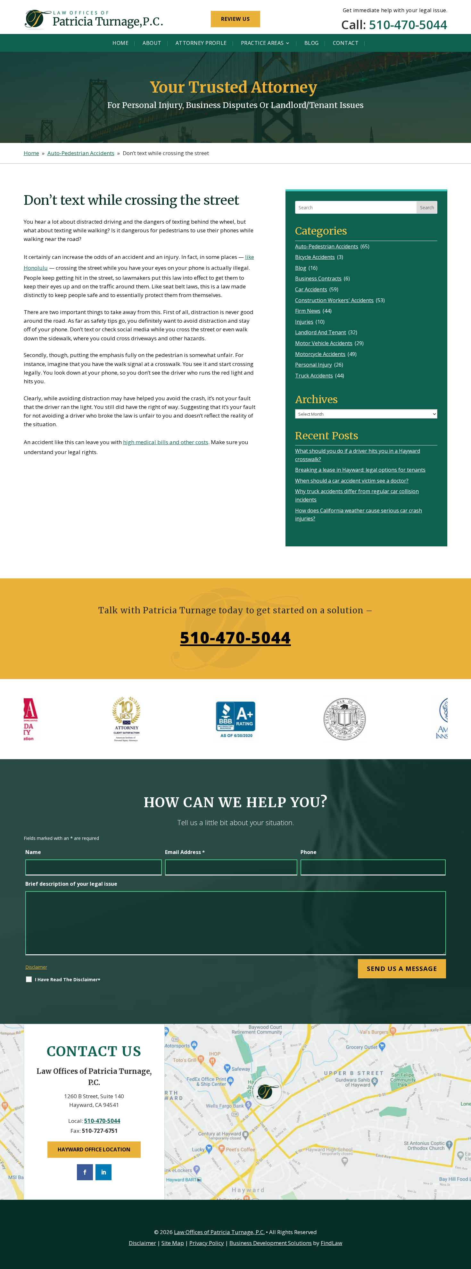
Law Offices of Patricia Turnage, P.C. (219, 1232)
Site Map (172, 1243)
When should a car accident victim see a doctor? (352, 480)
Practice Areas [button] (262, 43)
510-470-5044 (408, 24)
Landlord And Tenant (320, 332)
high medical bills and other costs (165, 442)
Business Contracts (318, 278)
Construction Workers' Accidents (334, 300)
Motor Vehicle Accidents (323, 343)
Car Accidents (311, 289)
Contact (346, 43)
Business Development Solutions (270, 1243)
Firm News (307, 310)
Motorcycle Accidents (320, 354)
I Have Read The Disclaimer (67, 979)
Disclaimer (36, 967)
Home (120, 43)
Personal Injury (313, 364)
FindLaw (331, 1243)
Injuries (304, 321)
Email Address (185, 852)
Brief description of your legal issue (71, 883)
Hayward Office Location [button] (94, 1149)
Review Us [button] (235, 18)
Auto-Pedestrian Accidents (326, 246)
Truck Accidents (314, 375)
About (152, 43)
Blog (311, 43)
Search (427, 207)
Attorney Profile (201, 43)
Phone (309, 852)
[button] (464, 1222)
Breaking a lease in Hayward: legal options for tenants (360, 469)
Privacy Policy (206, 1243)
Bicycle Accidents (315, 257)
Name (33, 852)
